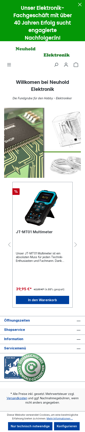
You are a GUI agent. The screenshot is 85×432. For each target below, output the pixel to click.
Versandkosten (17, 398)
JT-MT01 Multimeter (34, 232)
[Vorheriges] (9, 245)
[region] (42, 245)
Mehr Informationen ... (60, 418)
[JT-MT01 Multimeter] (42, 206)
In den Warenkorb (42, 300)
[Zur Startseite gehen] (42, 51)
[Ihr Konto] (66, 65)
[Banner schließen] (80, 5)
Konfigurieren (67, 426)
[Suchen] (56, 65)
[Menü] (9, 65)
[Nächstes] (76, 245)
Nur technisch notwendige (30, 426)
